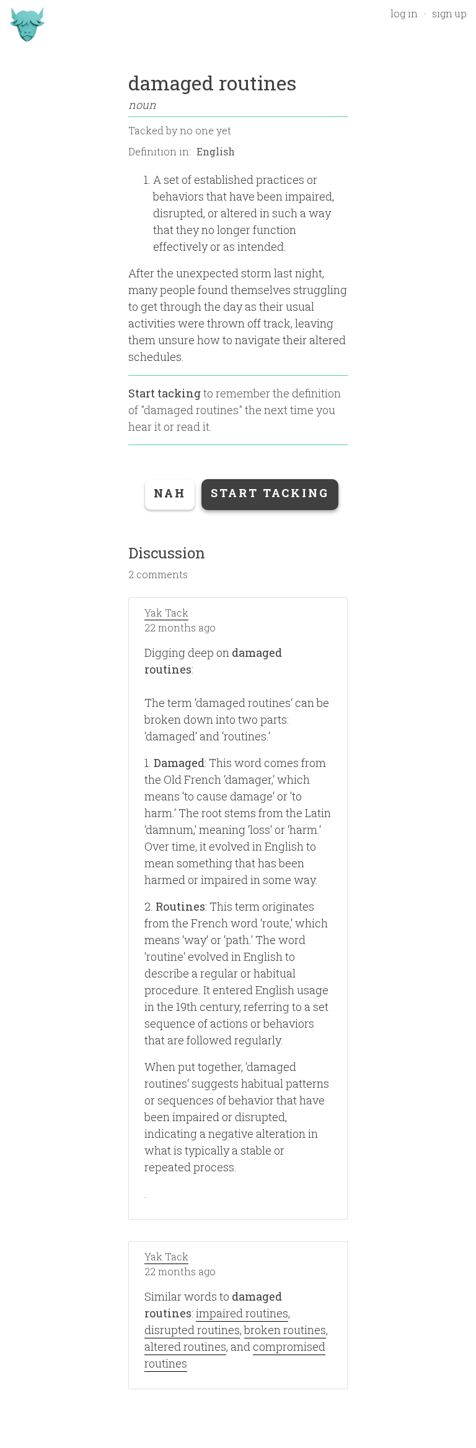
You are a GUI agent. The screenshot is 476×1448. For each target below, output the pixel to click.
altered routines (185, 1346)
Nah (170, 492)
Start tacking (164, 393)
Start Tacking (270, 492)
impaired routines (242, 1313)
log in (404, 13)
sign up (449, 13)
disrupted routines (192, 1329)
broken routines (285, 1329)
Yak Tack (166, 612)
